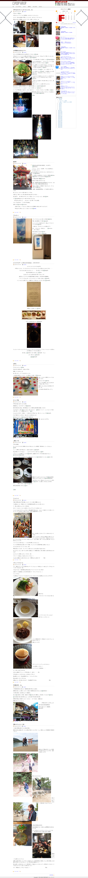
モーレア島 (16, 400)
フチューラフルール (18, 562)
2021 (60, 115)
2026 (60, 98)
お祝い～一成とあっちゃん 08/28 (66, 102)
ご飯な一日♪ (16, 440)
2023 (60, 112)
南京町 (14, 161)
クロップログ (35, 6)
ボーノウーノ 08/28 (63, 100)
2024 (60, 111)
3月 (60, 106)
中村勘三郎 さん (17, 685)
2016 (60, 121)
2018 (60, 118)
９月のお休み (63, 26)
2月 (60, 108)
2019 (60, 117)
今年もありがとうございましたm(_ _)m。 (23, 9)
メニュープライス (18, 6)
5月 (60, 104)
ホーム (13, 7)
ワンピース (16, 498)
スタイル (40, 6)
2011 (60, 127)
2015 (60, 122)
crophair (25, 11)
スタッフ (24, 6)
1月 (60, 109)
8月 (60, 99)
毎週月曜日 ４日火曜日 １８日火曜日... (67, 32)
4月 (60, 105)
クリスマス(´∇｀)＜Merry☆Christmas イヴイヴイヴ (26, 262)
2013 (60, 124)
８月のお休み (63, 31)
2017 (60, 120)
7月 (60, 103)
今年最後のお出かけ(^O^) (19, 50)
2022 (60, 114)
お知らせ (29, 6)
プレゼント (16, 215)
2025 (60, 110)
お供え (14, 363)
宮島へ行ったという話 (18, 724)
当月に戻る (74, 22)
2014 (60, 123)
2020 (60, 116)
